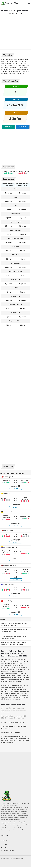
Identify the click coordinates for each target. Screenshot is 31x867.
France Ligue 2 (8, 477)
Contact (5, 847)
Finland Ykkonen (8, 584)
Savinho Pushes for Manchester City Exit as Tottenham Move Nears (15, 631)
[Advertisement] (15, 30)
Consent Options (8, 851)
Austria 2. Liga (8, 601)
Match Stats (23, 127)
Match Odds (8, 127)
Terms (5, 841)
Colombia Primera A (10, 547)
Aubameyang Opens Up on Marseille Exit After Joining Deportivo (14, 624)
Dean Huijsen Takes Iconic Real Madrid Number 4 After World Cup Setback (13, 644)
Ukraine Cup (7, 493)
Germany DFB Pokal (9, 512)
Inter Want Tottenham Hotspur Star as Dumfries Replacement (13, 637)
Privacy (5, 844)
